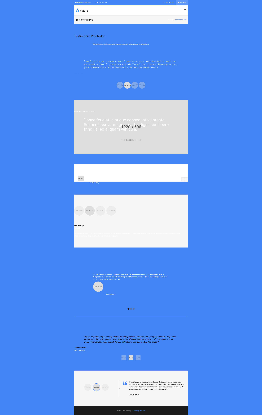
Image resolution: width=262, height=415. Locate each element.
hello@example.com (84, 2)
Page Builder (163, 10)
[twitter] (167, 2)
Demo (134, 10)
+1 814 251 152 (102, 2)
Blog (173, 10)
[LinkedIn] (170, 2)
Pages (142, 10)
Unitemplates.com (140, 411)
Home (127, 10)
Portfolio (151, 10)
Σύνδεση (183, 2)
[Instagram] (173, 2)
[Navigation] (184, 10)
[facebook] (164, 2)
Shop (180, 10)
